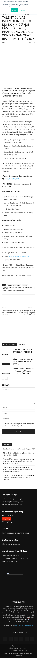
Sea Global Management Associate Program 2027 (19, 449)
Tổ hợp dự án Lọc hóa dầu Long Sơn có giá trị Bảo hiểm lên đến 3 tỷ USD (18, 454)
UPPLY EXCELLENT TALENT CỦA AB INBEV (13, 290)
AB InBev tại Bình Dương (14, 285)
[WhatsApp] (24, 47)
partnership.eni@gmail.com (24, 625)
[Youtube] (32, 639)
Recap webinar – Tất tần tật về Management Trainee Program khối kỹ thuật (23, 371)
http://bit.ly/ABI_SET (12, 179)
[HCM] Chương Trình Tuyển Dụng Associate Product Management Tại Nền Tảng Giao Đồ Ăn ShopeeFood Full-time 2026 (18, 469)
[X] (15, 47)
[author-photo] (18, 324)
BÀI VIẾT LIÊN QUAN (9, 344)
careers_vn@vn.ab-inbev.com (19, 256)
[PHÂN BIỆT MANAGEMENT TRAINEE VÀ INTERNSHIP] (7, 352)
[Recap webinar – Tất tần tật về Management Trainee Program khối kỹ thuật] (7, 371)
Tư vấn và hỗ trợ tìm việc (10, 561)
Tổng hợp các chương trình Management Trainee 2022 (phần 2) (23, 361)
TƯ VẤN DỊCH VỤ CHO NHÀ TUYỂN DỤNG (15, 533)
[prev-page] (3, 378)
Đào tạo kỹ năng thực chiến (11, 555)
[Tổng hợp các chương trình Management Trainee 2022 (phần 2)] (7, 361)
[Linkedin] (11, 639)
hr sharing (5, 354)
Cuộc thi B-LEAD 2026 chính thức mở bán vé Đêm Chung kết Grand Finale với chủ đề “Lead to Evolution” (18, 477)
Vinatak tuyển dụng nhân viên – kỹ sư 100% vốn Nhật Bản (10, 313)
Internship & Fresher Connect (12, 505)
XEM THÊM (21, 344)
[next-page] (6, 378)
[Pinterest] (19, 47)
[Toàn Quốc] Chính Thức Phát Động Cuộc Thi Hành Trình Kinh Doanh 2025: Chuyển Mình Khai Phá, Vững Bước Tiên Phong (19, 461)
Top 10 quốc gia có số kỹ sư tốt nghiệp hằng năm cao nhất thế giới (27, 313)
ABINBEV (24, 285)
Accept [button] (14, 10)
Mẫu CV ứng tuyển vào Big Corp (12, 502)
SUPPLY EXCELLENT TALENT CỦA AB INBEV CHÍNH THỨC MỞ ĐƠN (17, 288)
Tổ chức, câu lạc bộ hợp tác (11, 544)
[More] (28, 47)
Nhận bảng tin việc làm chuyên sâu (13, 499)
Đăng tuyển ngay (7, 522)
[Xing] (18, 335)
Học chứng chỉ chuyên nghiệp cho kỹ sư (15, 558)
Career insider (6, 364)
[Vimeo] (21, 639)
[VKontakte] (27, 639)
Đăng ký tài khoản (8, 516)
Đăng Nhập (6, 519)
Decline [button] (23, 10)
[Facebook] (10, 47)
